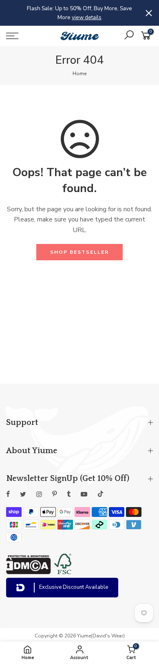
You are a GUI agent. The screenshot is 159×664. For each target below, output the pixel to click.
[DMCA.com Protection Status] (28, 572)
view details (87, 17)
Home (79, 73)
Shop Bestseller (79, 252)
